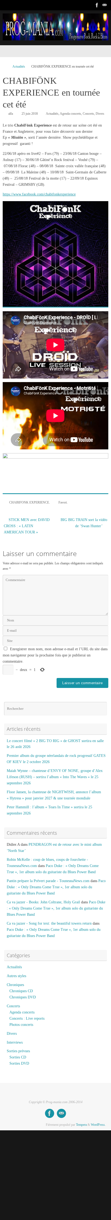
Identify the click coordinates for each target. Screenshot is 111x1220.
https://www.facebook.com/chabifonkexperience (39, 194)
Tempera (81, 1125)
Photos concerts (21, 1025)
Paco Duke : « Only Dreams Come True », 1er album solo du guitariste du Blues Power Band (56, 887)
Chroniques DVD (22, 997)
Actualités (18, 66)
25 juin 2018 (30, 114)
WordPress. (98, 1125)
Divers (100, 114)
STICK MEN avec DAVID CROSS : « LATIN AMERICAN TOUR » (27, 526)
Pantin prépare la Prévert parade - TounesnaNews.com (48, 881)
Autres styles (16, 976)
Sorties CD (17, 1057)
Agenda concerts (70, 114)
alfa (10, 114)
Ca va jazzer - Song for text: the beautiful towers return (49, 923)
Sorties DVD (19, 1063)
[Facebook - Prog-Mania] (97, 5)
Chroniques (15, 985)
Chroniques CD (21, 991)
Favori (62, 502)
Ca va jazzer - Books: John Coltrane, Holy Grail (43, 902)
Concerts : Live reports (26, 1018)
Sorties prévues (18, 1051)
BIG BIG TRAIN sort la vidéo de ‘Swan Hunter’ (84, 523)
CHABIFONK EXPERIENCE (29, 502)
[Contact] (104, 5)
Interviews (15, 1042)
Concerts (88, 114)
